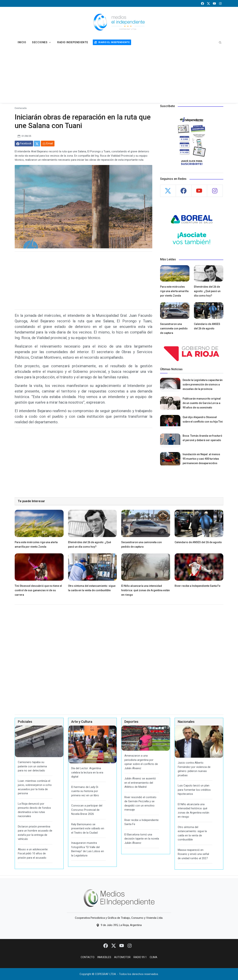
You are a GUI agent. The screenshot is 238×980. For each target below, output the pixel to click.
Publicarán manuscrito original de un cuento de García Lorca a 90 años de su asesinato (202, 403)
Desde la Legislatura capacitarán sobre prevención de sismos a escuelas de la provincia (203, 384)
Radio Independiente (72, 42)
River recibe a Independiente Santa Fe (197, 585)
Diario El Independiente (114, 42)
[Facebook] (105, 945)
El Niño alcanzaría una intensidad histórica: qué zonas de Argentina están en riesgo (145, 590)
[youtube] (214, 3)
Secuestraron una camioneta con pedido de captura (174, 328)
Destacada (21, 108)
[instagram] (220, 3)
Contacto (87, 957)
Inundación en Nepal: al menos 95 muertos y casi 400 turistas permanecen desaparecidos (201, 459)
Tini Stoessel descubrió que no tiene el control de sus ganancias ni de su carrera (38, 590)
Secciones (39, 42)
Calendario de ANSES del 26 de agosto (198, 542)
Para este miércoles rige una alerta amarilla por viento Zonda (174, 291)
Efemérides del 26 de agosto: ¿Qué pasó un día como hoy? (207, 291)
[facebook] (202, 3)
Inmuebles (104, 957)
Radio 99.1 (140, 957)
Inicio (22, 42)
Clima (153, 957)
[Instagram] (129, 945)
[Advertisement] (119, 75)
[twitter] (208, 3)
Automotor (122, 957)
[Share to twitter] (37, 143)
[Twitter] (113, 945)
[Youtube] (121, 945)
